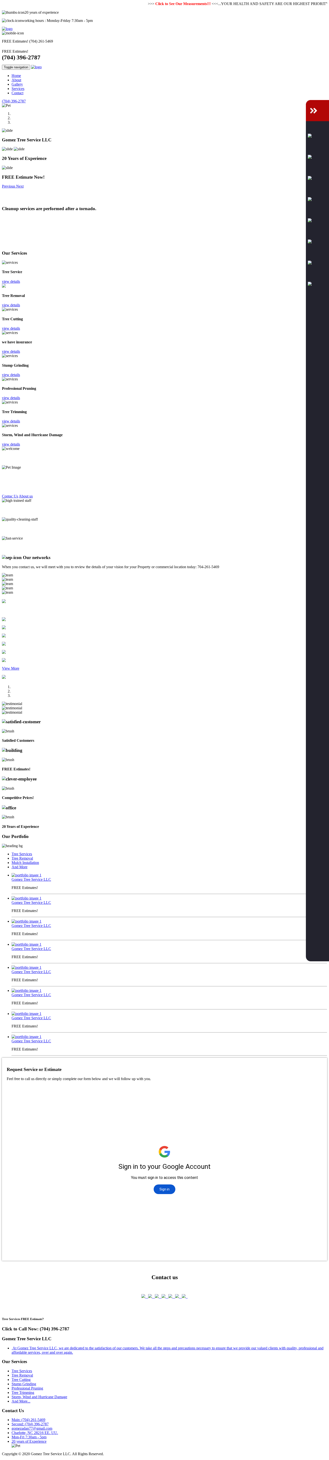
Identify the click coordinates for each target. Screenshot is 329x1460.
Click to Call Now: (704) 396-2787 (35, 1328)
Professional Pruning (27, 1388)
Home (16, 76)
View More (10, 668)
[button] (9, 186)
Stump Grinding (24, 1384)
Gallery (17, 84)
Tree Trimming (23, 1393)
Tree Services (22, 854)
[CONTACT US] (317, 110)
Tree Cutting (21, 1380)
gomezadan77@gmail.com (32, 1428)
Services (18, 89)
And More (19, 867)
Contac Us (10, 496)
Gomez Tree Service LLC (31, 879)
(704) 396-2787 (21, 57)
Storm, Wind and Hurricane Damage (39, 1397)
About (16, 80)
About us (26, 496)
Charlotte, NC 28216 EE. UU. (35, 1433)
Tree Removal (22, 858)
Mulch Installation (25, 863)
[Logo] (7, 29)
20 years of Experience (29, 1441)
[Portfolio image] (26, 875)
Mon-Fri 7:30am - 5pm (29, 1437)
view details (11, 281)
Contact (17, 93)
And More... (21, 1401)
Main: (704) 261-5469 (28, 1420)
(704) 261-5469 (41, 41)
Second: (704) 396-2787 (30, 1424)
